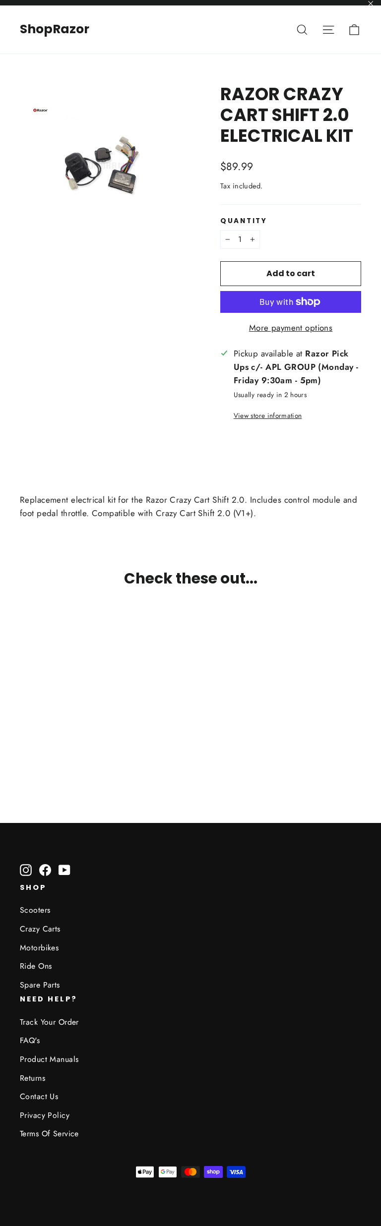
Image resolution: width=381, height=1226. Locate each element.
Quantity (243, 221)
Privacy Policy (44, 1115)
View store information (268, 415)
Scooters (35, 910)
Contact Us (39, 1096)
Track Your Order (49, 1022)
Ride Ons (36, 966)
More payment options (291, 328)
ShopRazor (54, 29)
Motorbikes (39, 947)
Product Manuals (49, 1059)
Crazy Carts (40, 928)
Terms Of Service (49, 1133)
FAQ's (30, 1040)
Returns (32, 1078)
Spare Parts (40, 985)
